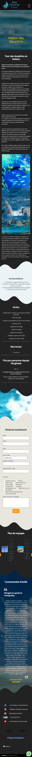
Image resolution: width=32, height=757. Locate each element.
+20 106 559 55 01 (14, 717)
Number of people (8, 461)
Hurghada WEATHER (16, 731)
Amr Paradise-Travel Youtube (18, 721)
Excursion (5, 477)
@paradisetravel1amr (15, 713)
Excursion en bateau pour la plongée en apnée (27, 545)
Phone (4, 441)
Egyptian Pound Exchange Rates (17, 738)
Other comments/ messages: (11, 496)
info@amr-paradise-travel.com (18, 709)
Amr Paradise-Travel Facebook (18, 705)
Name (4, 435)
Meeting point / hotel (9, 468)
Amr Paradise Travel (11, 755)
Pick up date (6, 455)
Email (4, 448)
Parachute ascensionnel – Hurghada (11, 544)
